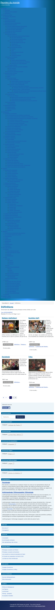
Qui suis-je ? (5, 528)
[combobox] (9, 416)
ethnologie (10, 508)
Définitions (17, 344)
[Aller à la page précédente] (6, 397)
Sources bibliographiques (8, 577)
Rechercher (21, 417)
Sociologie (6, 357)
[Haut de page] (52, 607)
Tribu (30, 357)
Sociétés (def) (33, 318)
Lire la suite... (7, 348)
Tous (2, 312)
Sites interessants (6, 579)
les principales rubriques (8, 540)
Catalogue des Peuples (42, 346)
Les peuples (5, 538)
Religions (23, 344)
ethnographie (12, 504)
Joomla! (12, 606)
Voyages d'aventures (7, 567)
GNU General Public (40, 606)
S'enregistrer (5, 530)
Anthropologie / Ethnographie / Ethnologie (17, 492)
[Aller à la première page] (3, 397)
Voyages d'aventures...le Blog (9, 569)
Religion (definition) (9, 318)
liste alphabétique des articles (9, 542)
